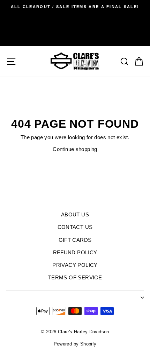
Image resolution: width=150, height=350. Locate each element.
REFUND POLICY (75, 252)
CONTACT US (75, 227)
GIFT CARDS (75, 240)
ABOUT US (75, 214)
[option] (75, 6)
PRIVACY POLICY (74, 265)
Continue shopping (75, 149)
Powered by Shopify (75, 344)
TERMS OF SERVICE (75, 277)
